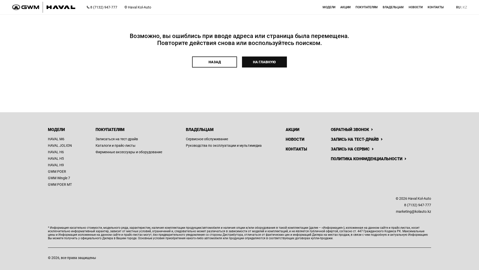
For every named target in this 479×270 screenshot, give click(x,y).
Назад (215, 62)
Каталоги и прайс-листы (115, 146)
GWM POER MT (60, 184)
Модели (56, 129)
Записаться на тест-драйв (117, 139)
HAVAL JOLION (60, 146)
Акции (292, 129)
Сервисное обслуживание (207, 139)
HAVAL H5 (56, 158)
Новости (295, 139)
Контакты (296, 149)
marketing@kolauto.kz (413, 212)
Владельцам (200, 129)
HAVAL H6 (56, 152)
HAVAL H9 (56, 165)
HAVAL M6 (56, 139)
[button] (329, 7)
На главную (264, 62)
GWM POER (57, 172)
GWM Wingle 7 (59, 178)
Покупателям (110, 129)
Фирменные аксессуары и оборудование (129, 152)
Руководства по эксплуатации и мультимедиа (224, 146)
